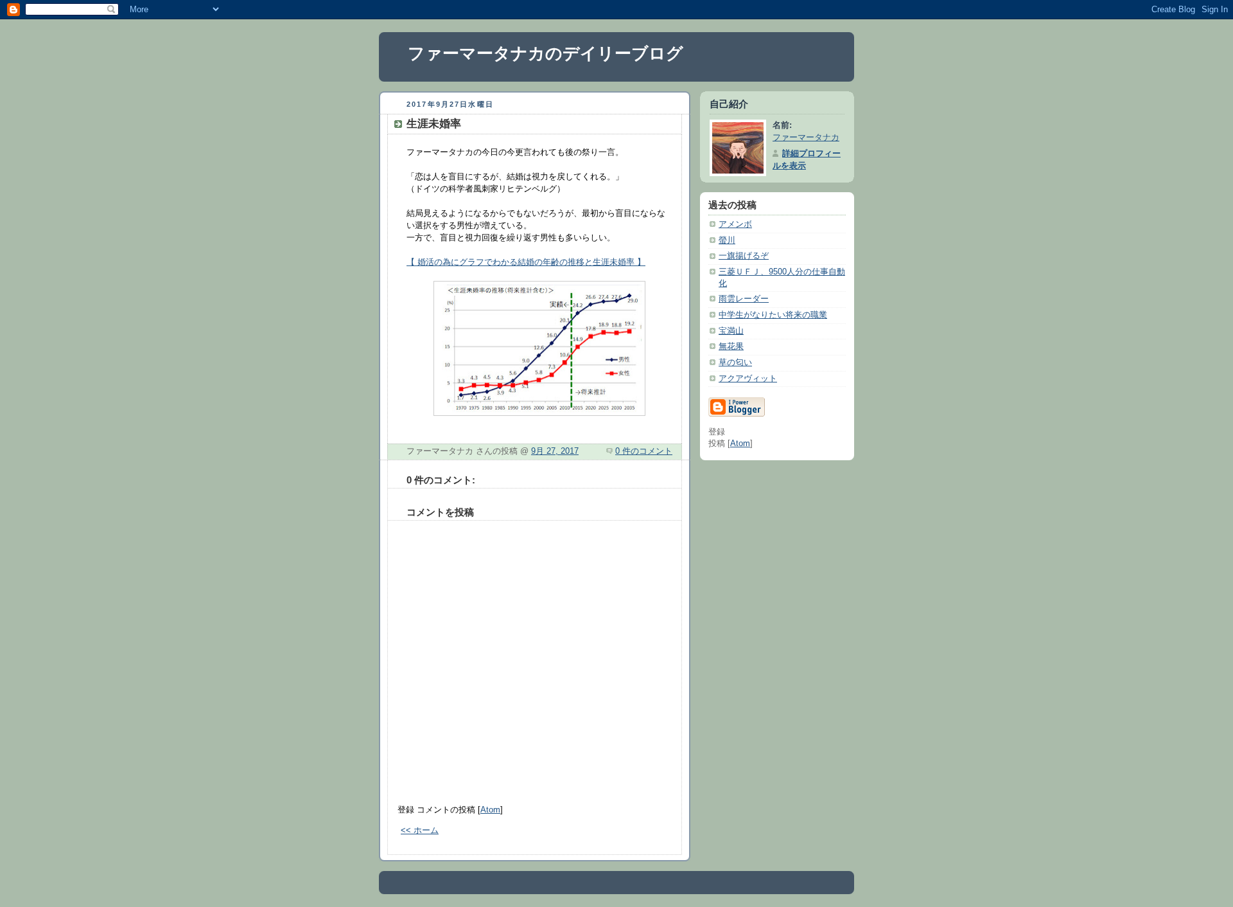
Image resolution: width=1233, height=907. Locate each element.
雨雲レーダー (744, 298)
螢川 (727, 240)
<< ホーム (420, 830)
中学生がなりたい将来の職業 (773, 314)
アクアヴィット (748, 378)
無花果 (731, 346)
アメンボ (735, 224)
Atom (490, 809)
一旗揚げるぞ (744, 255)
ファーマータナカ (806, 137)
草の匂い (735, 362)
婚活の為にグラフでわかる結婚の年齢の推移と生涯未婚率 (526, 262)
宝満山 (731, 331)
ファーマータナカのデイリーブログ (545, 53)
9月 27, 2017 (555, 451)
